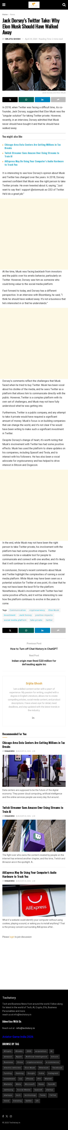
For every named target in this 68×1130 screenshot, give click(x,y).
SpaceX (38, 1089)
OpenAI (51, 1084)
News (12, 14)
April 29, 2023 (31, 38)
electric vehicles (12, 1067)
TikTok (52, 1095)
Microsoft (29, 1084)
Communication (18, 610)
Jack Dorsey (25, 615)
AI (52, 1051)
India (41, 1073)
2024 (29, 1051)
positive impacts (44, 615)
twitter (49, 620)
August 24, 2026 (24, 751)
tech (18, 1095)
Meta (18, 1084)
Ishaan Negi (10, 751)
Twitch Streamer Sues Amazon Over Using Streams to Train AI (32, 154)
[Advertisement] (34, 234)
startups (8, 1095)
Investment (9, 615)
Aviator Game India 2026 (17, 1037)
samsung (8, 1089)
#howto (19, 1051)
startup (49, 1089)
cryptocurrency (37, 610)
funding (8, 1073)
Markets (8, 1084)
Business (8, 1062)
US (37, 1100)
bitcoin (54, 1056)
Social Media (23, 1089)
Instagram (53, 1073)
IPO (39, 1078)
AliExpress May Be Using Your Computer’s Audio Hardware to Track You (34, 162)
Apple (19, 1056)
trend (6, 1100)
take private (36, 620)
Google (31, 1073)
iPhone (29, 1078)
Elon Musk (54, 610)
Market (48, 1078)
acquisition (40, 1051)
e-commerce (52, 1062)
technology (30, 1095)
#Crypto (7, 1051)
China (20, 1062)
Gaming (20, 1073)
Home (5, 14)
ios (20, 1078)
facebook (57, 1067)
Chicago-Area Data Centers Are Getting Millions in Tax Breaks (33, 146)
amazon (8, 1056)
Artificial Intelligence (36, 1056)
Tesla (42, 1095)
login (11, 937)
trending (17, 1100)
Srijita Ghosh (13, 38)
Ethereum (44, 1067)
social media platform (15, 620)
